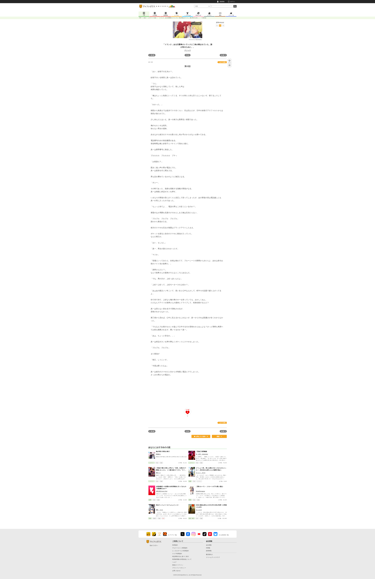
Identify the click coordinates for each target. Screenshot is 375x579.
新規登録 (222, 1)
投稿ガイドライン (177, 565)
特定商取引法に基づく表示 (180, 556)
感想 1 (219, 436)
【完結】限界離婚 (201, 451)
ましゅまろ (199, 510)
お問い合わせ (176, 570)
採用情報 (208, 551)
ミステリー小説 (152, 18)
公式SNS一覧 (224, 535)
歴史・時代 (191, 518)
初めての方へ (154, 545)
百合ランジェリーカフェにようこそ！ (167, 505)
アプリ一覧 (173, 535)
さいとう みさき (200, 472)
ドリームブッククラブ (213, 557)
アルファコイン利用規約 (179, 548)
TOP (140, 18)
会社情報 (208, 545)
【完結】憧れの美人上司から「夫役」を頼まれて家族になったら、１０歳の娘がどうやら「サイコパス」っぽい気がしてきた (171, 470)
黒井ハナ (158, 472)
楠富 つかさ (159, 510)
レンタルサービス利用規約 (180, 551)
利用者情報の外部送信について (181, 559)
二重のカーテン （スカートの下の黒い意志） (210, 486)
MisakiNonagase (200, 491)
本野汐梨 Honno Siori (161, 491)
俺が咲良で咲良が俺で (163, 451)
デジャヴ (187, 50)
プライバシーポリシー (179, 568)
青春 (190, 499)
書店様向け (209, 554)
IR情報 (208, 548)
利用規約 (175, 545)
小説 (144, 18)
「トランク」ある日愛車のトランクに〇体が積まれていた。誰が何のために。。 (179, 18)
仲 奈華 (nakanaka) (202, 454)
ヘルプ (174, 562)
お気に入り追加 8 (202, 436)
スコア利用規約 (177, 553)
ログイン (232, 1)
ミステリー (151, 462)
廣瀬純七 (158, 454)
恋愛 (190, 481)
